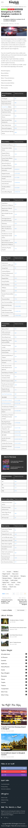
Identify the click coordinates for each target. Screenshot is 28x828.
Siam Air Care (13, 587)
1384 (16, 341)
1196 (15, 121)
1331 (15, 487)
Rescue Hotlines (5, 73)
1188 (15, 264)
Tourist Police (5, 107)
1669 (16, 164)
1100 (15, 481)
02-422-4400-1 (18, 443)
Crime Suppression (14, 576)
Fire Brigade (5, 580)
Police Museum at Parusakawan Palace (18, 627)
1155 (15, 107)
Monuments (4, 676)
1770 (16, 299)
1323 (16, 209)
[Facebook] (13, 593)
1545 (16, 534)
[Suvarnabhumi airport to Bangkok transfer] (14, 742)
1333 (16, 278)
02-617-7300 (17, 428)
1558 (16, 287)
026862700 (17, 191)
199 (15, 98)
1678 (16, 491)
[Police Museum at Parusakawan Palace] (5, 628)
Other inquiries (4, 88)
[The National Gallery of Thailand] (5, 621)
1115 (15, 268)
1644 (15, 540)
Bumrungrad (5, 576)
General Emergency (5, 70)
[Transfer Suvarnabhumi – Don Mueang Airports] (14, 467)
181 (15, 530)
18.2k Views (11, 23)
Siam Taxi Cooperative (7, 394)
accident (9, 571)
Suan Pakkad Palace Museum (16, 635)
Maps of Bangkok (5, 673)
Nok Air (4, 584)
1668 (16, 242)
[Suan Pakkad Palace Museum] (5, 636)
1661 (15, 394)
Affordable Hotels (5, 654)
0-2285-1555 (18, 311)
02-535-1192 (17, 403)
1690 (16, 372)
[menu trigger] (3, 2)
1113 (15, 503)
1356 (16, 149)
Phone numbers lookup (6, 85)
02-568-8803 (18, 410)
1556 (16, 223)
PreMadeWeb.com (23, 825)
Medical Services (5, 75)
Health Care (10, 9)
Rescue (17, 584)
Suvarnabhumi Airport (7, 400)
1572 (16, 284)
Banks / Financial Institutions (7, 78)
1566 (16, 385)
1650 (16, 128)
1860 (16, 132)
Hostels (3, 670)
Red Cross (11, 584)
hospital (13, 582)
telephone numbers (7, 589)
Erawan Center (17, 578)
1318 (15, 380)
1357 (16, 273)
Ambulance (16, 571)
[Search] (26, 2)
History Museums (5, 666)
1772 (16, 248)
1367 (16, 219)
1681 (15, 397)
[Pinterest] (21, 593)
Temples (3, 682)
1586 (16, 367)
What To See (4, 692)
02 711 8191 (17, 177)
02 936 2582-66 (18, 439)
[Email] (25, 593)
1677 (16, 543)
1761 (15, 547)
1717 (15, 562)
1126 (15, 376)
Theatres (3, 685)
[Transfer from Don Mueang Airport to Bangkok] (14, 716)
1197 (15, 333)
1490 (16, 346)
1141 (15, 517)
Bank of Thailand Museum (15, 642)
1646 (16, 159)
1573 (16, 406)
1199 (15, 125)
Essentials (4, 9)
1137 (15, 537)
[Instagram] (14, 774)
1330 (16, 214)
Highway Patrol (6, 582)
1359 (16, 558)
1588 (16, 291)
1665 (16, 228)
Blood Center (15, 574)
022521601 (17, 187)
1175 (15, 484)
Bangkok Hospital (6, 574)
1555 (16, 154)
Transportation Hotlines (6, 80)
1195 (15, 116)
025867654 (17, 182)
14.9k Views (3, 756)
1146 (15, 102)
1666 (16, 235)
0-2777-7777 (18, 302)
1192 (15, 111)
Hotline (19, 582)
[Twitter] (17, 593)
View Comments (20, 610)
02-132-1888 (17, 400)
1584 (16, 361)
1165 (15, 204)
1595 (16, 295)
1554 (16, 145)
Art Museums (4, 657)
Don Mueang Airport (6, 403)
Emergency (23, 576)
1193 (15, 329)
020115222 (17, 169)
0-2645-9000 (18, 306)
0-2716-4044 (17, 422)
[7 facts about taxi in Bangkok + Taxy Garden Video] (14, 461)
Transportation (18, 9)
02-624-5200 (18, 435)
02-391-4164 (17, 447)
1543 (16, 351)
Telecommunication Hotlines (7, 83)
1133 (15, 508)
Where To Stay (4, 695)
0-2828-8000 (18, 315)
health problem (14, 580)
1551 (15, 281)
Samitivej (5, 587)
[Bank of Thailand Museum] (5, 643)
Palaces (3, 679)
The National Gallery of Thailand (17, 620)
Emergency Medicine (7, 578)
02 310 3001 (17, 173)
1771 (15, 390)
